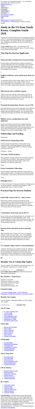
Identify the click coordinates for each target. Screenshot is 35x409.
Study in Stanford (9, 330)
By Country (4, 13)
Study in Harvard (8, 331)
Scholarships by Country (10, 347)
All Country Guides (27, 294)
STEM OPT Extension (14, 294)
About (2, 407)
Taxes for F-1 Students (10, 374)
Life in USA (7, 14)
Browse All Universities (10, 327)
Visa (2, 6)
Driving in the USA (9, 377)
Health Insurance (8, 372)
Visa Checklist (4, 16)
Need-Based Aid (8, 345)
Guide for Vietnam (9, 392)
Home (2, 20)
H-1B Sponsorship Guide (11, 361)
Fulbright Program (9, 350)
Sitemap (10, 407)
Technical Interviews (9, 364)
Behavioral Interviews (10, 363)
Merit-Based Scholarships (11, 344)
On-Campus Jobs (8, 357)
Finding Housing (8, 375)
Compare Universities (10, 336)
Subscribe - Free (21, 305)
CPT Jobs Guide (8, 358)
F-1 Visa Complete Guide (8, 292)
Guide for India (8, 386)
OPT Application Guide (10, 316)
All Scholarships (8, 342)
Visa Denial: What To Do (11, 320)
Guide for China (8, 388)
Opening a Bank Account (11, 371)
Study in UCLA (8, 333)
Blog (12, 14)
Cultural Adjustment (9, 378)
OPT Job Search (8, 360)
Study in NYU (8, 334)
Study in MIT (7, 328)
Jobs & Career (4, 11)
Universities (4, 7)
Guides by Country (9, 20)
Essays (2, 14)
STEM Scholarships (9, 348)
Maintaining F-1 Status (10, 319)
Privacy (6, 407)
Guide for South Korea (10, 389)
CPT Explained (8, 314)
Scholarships (4, 9)
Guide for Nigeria (9, 391)
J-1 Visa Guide (8, 313)
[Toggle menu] (2, 18)
